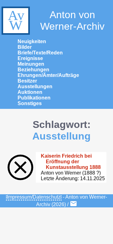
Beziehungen (33, 69)
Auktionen (30, 92)
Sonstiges (30, 103)
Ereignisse (30, 58)
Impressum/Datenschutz (34, 197)
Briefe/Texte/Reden (40, 52)
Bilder (25, 47)
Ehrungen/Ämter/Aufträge (48, 75)
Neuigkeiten (32, 41)
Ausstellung (61, 136)
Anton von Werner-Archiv (72, 20)
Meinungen (31, 64)
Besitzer (27, 81)
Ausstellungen (35, 86)
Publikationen (34, 97)
